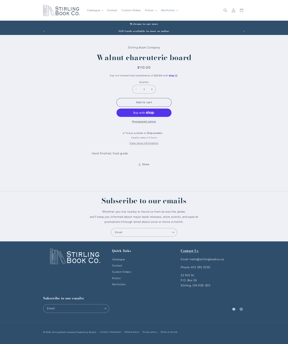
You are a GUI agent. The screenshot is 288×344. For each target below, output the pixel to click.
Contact (117, 265)
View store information (144, 143)
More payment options (144, 121)
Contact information (110, 332)
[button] (95, 10)
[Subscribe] (173, 232)
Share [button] (145, 164)
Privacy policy (150, 332)
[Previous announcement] (44, 31)
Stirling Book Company (64, 332)
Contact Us (189, 250)
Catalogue (118, 259)
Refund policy (132, 332)
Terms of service (169, 332)
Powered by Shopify (86, 332)
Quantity (144, 82)
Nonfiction (119, 284)
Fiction (116, 278)
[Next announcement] (244, 31)
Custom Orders (121, 271)
